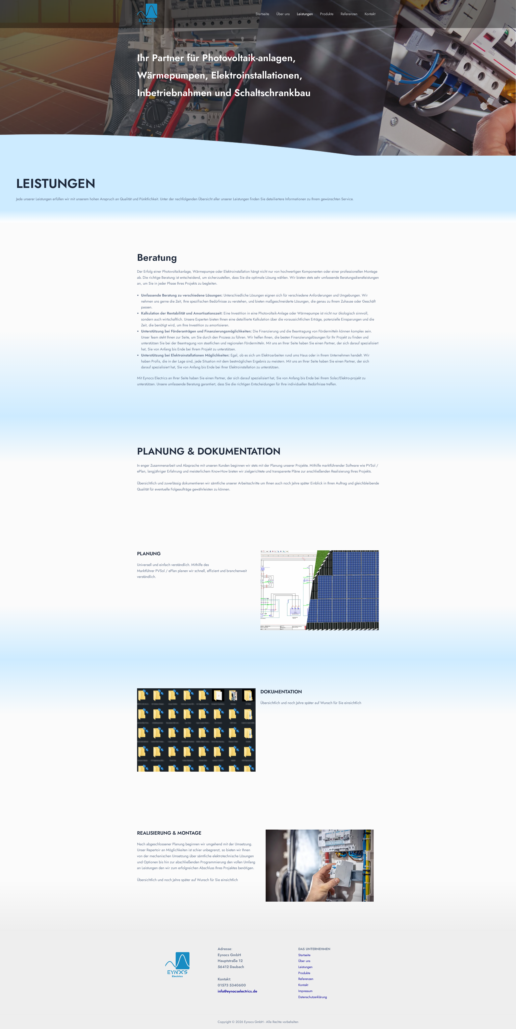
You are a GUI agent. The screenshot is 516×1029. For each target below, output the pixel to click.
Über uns (283, 14)
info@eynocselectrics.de (237, 991)
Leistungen (305, 14)
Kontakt (370, 14)
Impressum (305, 991)
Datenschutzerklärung (312, 997)
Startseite (262, 14)
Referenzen (349, 14)
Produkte (326, 14)
